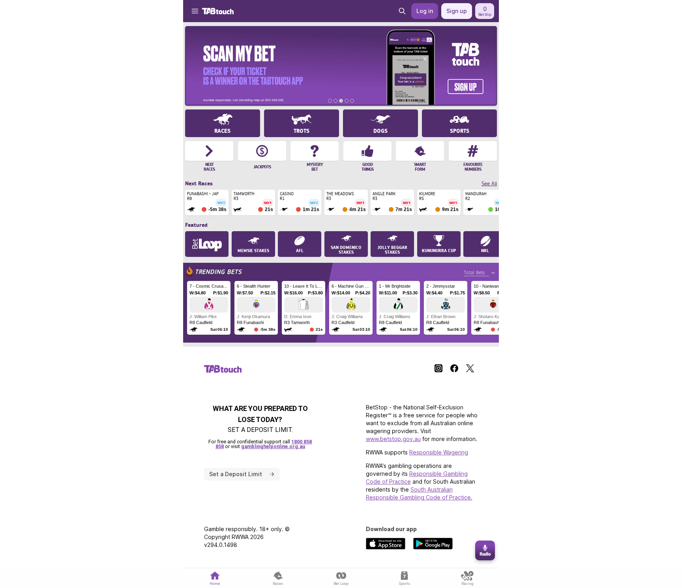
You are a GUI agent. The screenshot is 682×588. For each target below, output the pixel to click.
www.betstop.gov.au (393, 438)
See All (489, 183)
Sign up (456, 11)
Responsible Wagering (438, 452)
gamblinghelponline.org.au (273, 446)
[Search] (402, 11)
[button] (191, 11)
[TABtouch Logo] (218, 11)
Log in (424, 11)
